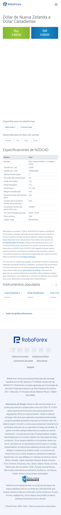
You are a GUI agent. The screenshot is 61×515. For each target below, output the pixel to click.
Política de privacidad (20, 356)
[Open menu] (56, 4)
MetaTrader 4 (10, 127)
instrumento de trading (31, 270)
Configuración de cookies (23, 361)
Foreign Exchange (28, 257)
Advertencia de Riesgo (40, 356)
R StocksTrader (26, 127)
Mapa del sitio (42, 361)
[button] (12, 4)
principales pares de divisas (13, 243)
